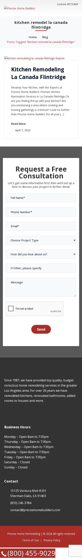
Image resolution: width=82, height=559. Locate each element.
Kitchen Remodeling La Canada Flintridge (38, 73)
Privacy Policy (51, 540)
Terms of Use (30, 540)
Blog (45, 37)
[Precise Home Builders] (19, 8)
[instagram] (11, 412)
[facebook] (5, 412)
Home (33, 37)
